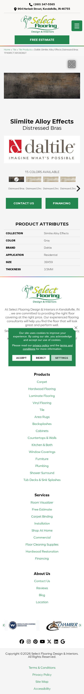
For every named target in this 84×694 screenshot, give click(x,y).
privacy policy (41, 345)
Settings (61, 357)
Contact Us (23, 203)
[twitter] (49, 641)
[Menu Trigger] (76, 25)
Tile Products (25, 49)
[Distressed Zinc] (33, 179)
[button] (42, 39)
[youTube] (42, 641)
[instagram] (29, 641)
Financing (62, 203)
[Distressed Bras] (16, 179)
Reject (41, 357)
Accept (21, 357)
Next (78, 183)
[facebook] (22, 641)
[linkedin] (56, 641)
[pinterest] (35, 641)
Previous (6, 183)
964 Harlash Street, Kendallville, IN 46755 (44, 8)
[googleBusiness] (63, 641)
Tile (14, 49)
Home (7, 49)
